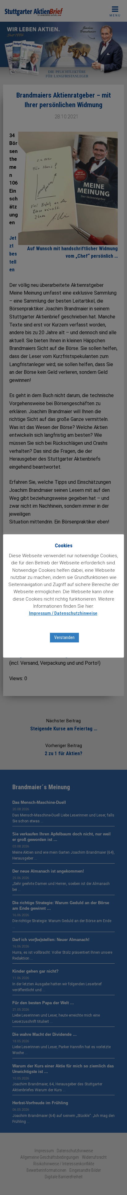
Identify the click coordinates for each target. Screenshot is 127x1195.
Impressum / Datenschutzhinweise (63, 613)
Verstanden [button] (64, 637)
